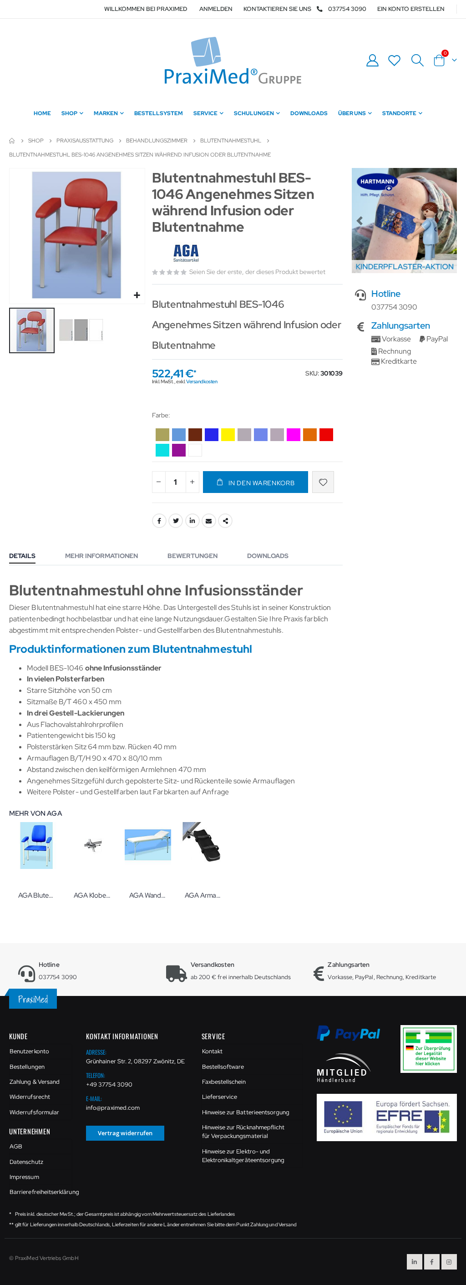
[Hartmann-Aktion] (404, 220)
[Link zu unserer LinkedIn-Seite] (414, 1262)
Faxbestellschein (224, 1082)
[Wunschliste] (394, 60)
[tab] (29, 556)
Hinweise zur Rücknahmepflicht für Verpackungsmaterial (243, 1131)
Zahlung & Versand (35, 1082)
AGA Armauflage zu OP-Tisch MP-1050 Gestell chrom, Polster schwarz (203, 895)
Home (12, 141)
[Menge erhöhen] (192, 482)
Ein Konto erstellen (411, 9)
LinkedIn (192, 520)
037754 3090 (347, 9)
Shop (36, 140)
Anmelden (216, 9)
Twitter (175, 520)
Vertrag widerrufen (125, 1133)
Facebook (159, 520)
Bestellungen (27, 1067)
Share (225, 520)
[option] (162, 434)
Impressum (24, 1177)
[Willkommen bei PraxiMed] (233, 60)
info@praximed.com (113, 1108)
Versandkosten (201, 381)
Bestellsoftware (223, 1067)
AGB (16, 1146)
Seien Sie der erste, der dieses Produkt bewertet (257, 272)
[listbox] (247, 444)
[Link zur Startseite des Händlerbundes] (344, 1067)
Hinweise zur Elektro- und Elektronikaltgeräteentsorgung (243, 1156)
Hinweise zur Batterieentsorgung (246, 1112)
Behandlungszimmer (156, 140)
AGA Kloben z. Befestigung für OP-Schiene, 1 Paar (92, 895)
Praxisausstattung (84, 140)
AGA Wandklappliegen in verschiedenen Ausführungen (148, 895)
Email (209, 520)
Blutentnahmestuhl (230, 140)
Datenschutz (26, 1162)
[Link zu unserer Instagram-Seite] (449, 1262)
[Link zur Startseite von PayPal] (354, 1038)
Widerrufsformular (34, 1112)
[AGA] (187, 254)
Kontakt (212, 1051)
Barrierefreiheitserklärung (41, 1192)
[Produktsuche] (417, 60)
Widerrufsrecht (30, 1097)
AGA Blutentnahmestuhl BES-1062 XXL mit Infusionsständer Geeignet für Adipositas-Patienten (37, 895)
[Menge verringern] (159, 482)
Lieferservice (220, 1097)
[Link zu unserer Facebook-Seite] (432, 1262)
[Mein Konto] (372, 60)
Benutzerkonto (29, 1051)
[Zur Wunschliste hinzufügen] (323, 482)
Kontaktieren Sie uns (277, 9)
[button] (137, 296)
